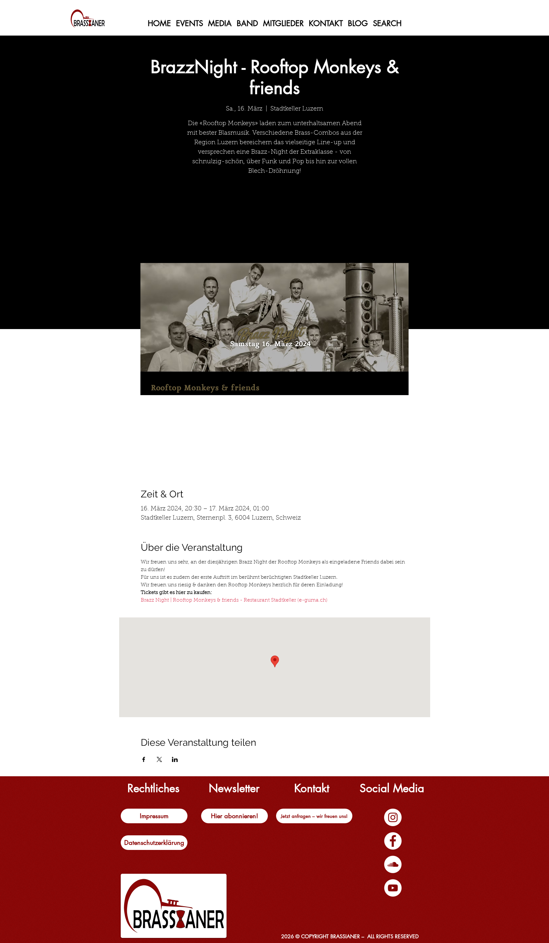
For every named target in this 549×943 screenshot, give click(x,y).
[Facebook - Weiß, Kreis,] (393, 841)
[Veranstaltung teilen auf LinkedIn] (175, 759)
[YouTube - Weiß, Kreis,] (393, 888)
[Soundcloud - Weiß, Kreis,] (393, 864)
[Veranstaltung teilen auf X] (159, 759)
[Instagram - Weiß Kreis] (393, 817)
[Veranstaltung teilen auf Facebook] (144, 759)
